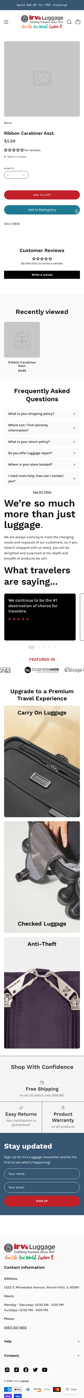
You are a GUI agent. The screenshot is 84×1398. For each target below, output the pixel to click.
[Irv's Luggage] (42, 22)
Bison (8, 123)
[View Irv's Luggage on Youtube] (45, 1370)
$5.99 (22, 370)
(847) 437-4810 (15, 1327)
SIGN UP (42, 1201)
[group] (42, 5)
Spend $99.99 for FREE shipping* (42, 5)
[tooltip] (76, 211)
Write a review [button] (42, 275)
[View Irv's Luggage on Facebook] (26, 1370)
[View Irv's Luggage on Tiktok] (16, 1370)
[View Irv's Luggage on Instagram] (7, 1370)
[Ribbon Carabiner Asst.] (22, 340)
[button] (69, 22)
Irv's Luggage (21, 1380)
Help (7, 1341)
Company (11, 1355)
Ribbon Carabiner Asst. (22, 364)
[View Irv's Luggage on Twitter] (35, 1370)
